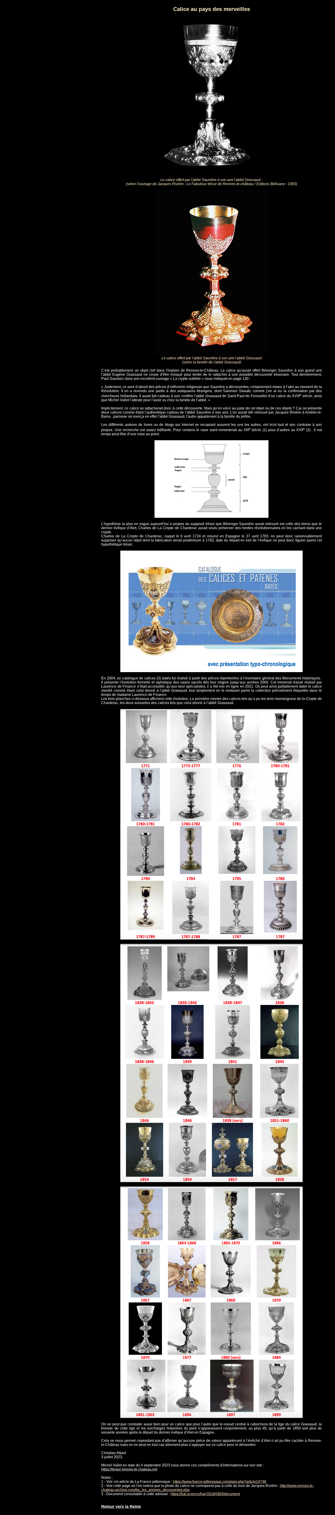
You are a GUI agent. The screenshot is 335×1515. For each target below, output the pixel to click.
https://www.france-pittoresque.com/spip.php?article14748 (219, 1482)
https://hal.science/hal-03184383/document (205, 1494)
